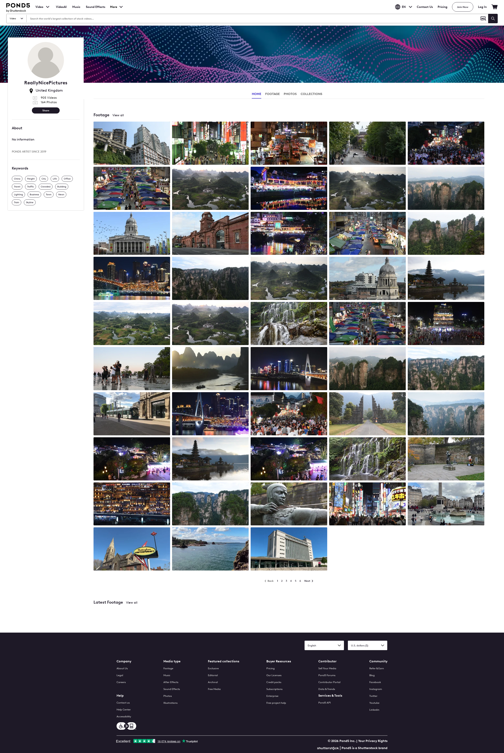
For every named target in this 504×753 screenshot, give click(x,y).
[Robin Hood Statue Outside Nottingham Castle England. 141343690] (289, 504)
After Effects (170, 682)
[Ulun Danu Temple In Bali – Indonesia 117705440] (210, 459)
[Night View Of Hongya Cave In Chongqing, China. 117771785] (210, 414)
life (55, 178)
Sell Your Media (327, 668)
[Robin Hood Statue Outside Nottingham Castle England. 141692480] (446, 459)
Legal (120, 675)
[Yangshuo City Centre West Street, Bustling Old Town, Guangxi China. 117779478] (446, 144)
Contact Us (425, 7)
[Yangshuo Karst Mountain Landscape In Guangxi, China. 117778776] (210, 324)
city (44, 178)
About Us (122, 668)
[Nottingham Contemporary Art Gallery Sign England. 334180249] (132, 549)
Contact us (123, 702)
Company (124, 661)
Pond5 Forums (326, 675)
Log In (482, 7)
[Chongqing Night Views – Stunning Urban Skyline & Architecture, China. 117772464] (132, 279)
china (17, 178)
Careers (121, 682)
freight (31, 178)
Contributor (327, 661)
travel (17, 186)
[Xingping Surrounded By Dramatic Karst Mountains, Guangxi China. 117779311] (210, 369)
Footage (168, 668)
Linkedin (374, 709)
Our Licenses (274, 675)
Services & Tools (330, 695)
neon (61, 194)
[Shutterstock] (328, 747)
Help (120, 695)
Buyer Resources (278, 661)
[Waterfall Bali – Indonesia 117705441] (367, 459)
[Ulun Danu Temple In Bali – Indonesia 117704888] (446, 279)
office (67, 178)
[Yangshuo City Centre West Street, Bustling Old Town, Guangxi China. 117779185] (289, 459)
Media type (172, 661)
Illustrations (170, 702)
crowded (45, 186)
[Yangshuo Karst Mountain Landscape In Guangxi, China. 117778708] (289, 279)
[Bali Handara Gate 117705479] (367, 414)
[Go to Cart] (494, 7)
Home (256, 94)
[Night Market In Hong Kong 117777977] (132, 189)
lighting (18, 194)
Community (378, 661)
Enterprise (272, 695)
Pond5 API (324, 702)
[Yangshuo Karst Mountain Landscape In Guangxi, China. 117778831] (367, 189)
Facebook (375, 682)
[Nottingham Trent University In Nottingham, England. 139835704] (367, 144)
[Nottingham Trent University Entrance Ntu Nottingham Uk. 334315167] (289, 549)
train (16, 202)
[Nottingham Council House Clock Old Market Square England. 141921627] (367, 279)
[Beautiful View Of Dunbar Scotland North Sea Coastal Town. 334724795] (210, 549)
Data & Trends (326, 689)
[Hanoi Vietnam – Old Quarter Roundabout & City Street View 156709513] (446, 324)
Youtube (374, 702)
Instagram (375, 689)
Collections (311, 94)
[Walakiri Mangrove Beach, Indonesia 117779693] (132, 369)
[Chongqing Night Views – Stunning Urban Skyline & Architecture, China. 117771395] (289, 369)
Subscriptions (274, 689)
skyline (29, 202)
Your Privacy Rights (372, 741)
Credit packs (273, 682)
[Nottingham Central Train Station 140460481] (210, 234)
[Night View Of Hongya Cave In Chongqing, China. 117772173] (132, 504)
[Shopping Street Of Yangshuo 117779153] (289, 234)
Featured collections (223, 661)
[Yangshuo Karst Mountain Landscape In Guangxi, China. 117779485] (132, 324)
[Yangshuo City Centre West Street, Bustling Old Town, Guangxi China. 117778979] (132, 459)
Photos (167, 695)
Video (39, 7)
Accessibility (124, 716)
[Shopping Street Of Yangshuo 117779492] (289, 189)
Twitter (373, 695)
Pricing (442, 7)
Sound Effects (95, 9)
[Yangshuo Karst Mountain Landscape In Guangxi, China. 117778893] (210, 189)
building (61, 186)
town (48, 194)
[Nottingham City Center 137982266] (132, 414)
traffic (30, 186)
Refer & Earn (376, 668)
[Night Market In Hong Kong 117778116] (367, 234)
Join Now (462, 7)
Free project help (276, 702)
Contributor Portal (329, 682)
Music (166, 675)
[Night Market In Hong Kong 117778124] (367, 324)
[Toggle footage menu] (47, 7)
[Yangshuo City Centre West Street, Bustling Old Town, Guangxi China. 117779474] (289, 414)
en (404, 7)
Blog (372, 675)
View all (118, 115)
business (34, 194)
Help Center (124, 709)
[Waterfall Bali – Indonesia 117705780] (289, 324)
